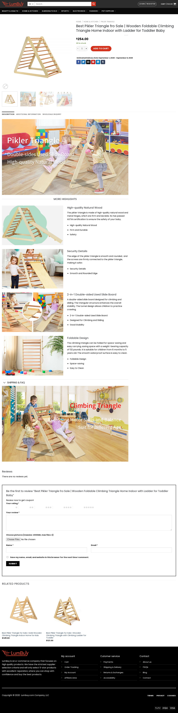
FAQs (145, 667)
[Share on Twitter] (83, 62)
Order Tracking (71, 667)
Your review (13, 512)
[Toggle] (4, 383)
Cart (67, 662)
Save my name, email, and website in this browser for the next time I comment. (49, 557)
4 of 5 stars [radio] (58, 507)
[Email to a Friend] (88, 62)
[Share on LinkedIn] (98, 62)
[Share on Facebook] (78, 62)
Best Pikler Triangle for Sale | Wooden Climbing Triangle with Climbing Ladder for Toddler (66, 635)
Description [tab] (8, 114)
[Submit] (93, 4)
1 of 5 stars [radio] (10, 507)
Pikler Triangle (108, 21)
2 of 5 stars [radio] (24, 507)
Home (78, 21)
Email (94, 545)
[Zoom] (5, 86)
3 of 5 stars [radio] (40, 507)
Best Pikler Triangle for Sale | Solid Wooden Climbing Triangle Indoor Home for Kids (22, 634)
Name (10, 545)
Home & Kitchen (91, 21)
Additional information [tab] (28, 114)
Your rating (12, 503)
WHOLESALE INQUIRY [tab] (51, 114)
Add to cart (101, 48)
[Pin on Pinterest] (93, 62)
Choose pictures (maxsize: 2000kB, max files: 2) (30, 535)
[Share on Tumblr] (103, 62)
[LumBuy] (13, 4)
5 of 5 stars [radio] (78, 507)
